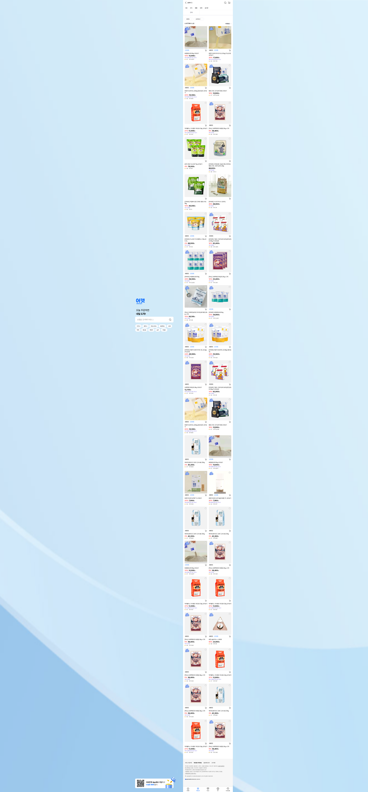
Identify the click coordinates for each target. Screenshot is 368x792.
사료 (186, 8)
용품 (196, 8)
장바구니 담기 (205, 50)
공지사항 (213, 762)
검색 (170, 319)
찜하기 (205, 27)
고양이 (189, 2)
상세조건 (198, 19)
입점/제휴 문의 (206, 762)
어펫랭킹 (227, 23)
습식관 (206, 8)
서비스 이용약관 (188, 762)
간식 (191, 8)
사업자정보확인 (221, 766)
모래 (201, 8)
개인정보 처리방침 (197, 762)
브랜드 (188, 19)
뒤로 (186, 2)
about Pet (140, 301)
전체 (191, 12)
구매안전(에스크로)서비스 (190, 773)
